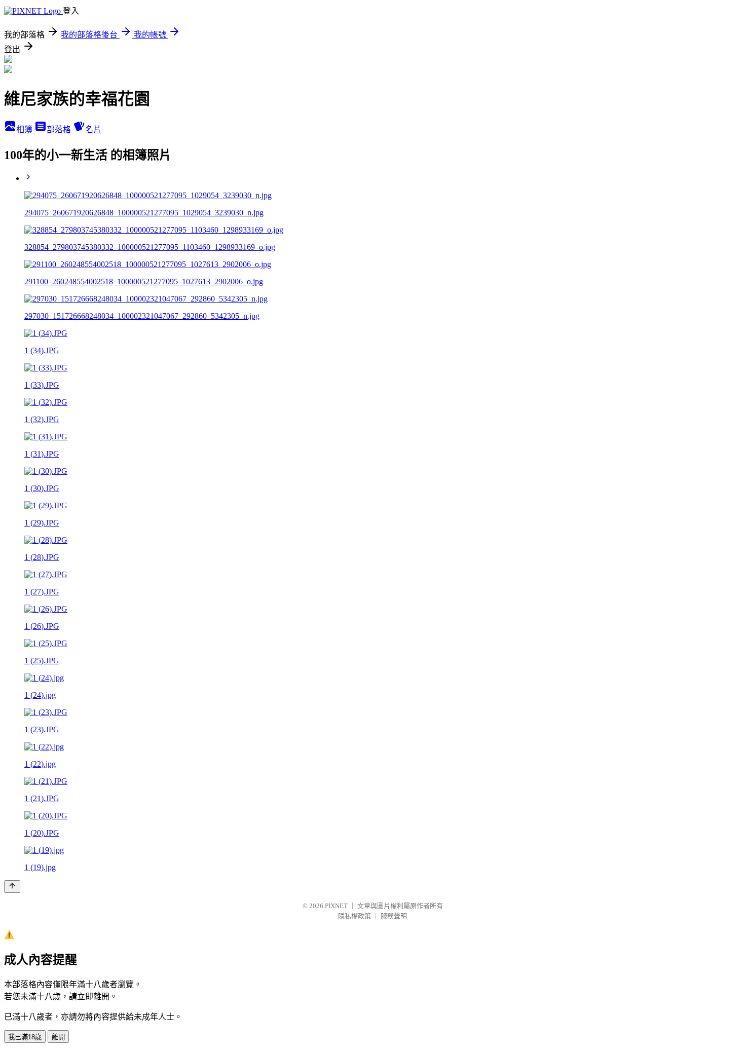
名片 (93, 129)
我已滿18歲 (25, 1037)
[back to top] (12, 886)
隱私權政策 (354, 916)
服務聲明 (394, 916)
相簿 (25, 129)
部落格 (60, 129)
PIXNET (336, 906)
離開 (58, 1037)
